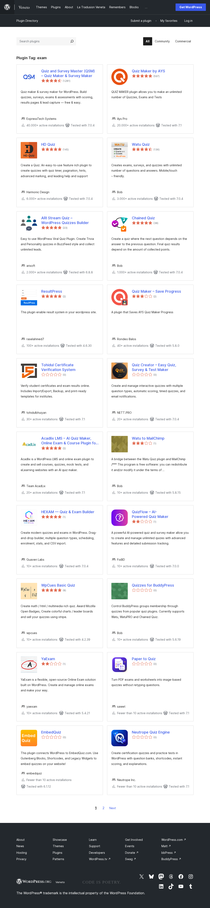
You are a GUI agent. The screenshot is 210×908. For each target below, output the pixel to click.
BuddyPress (171, 859)
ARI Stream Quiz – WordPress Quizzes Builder (65, 220)
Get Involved (134, 839)
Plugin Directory (27, 20)
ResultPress (51, 291)
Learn (93, 839)
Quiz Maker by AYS (148, 71)
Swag (130, 859)
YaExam (48, 659)
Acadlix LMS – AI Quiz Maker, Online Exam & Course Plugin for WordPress (69, 441)
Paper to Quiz (144, 659)
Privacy (21, 859)
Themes (58, 846)
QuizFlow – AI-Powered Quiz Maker (150, 514)
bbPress (168, 852)
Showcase (60, 839)
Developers (97, 852)
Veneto (60, 882)
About (20, 839)
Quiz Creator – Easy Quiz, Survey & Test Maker (154, 367)
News (20, 846)
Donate (132, 852)
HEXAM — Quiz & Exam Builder (67, 512)
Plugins (57, 852)
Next (112, 808)
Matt (166, 846)
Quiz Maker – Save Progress (156, 291)
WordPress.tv (100, 859)
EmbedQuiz (51, 732)
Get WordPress (190, 7)
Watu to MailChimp (148, 438)
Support (94, 846)
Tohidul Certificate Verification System (58, 367)
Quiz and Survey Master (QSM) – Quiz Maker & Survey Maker (68, 73)
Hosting (21, 852)
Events (129, 846)
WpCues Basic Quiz (58, 585)
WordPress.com (173, 839)
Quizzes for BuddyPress (153, 585)
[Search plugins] (72, 41)
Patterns (58, 859)
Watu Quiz (141, 144)
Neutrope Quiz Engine (151, 732)
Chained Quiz (143, 218)
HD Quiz (48, 144)
